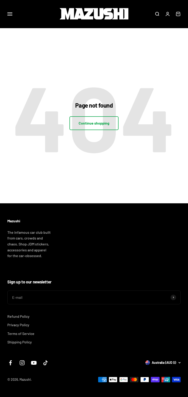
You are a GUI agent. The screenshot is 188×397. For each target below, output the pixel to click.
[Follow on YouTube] (34, 363)
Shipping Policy (19, 342)
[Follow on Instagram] (22, 363)
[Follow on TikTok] (45, 363)
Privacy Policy (18, 325)
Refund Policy (18, 316)
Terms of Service (20, 333)
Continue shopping (94, 123)
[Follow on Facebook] (10, 363)
